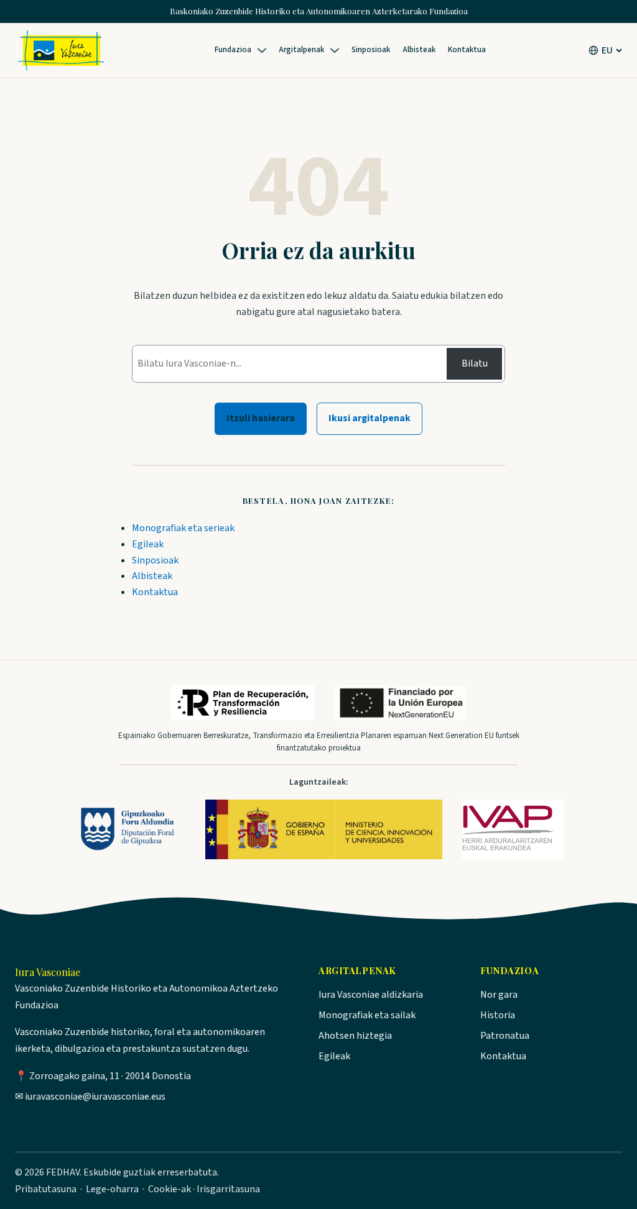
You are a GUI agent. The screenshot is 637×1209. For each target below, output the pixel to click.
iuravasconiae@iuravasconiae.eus (95, 1096)
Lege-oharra (112, 1189)
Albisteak (152, 576)
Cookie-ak (169, 1189)
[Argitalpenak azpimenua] (336, 50)
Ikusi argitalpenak (369, 418)
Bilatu (475, 363)
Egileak (148, 544)
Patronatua (504, 1035)
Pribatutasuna (46, 1189)
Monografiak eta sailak (367, 1015)
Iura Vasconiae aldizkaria (370, 994)
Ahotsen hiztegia (355, 1035)
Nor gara (499, 994)
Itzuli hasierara (260, 418)
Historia (497, 1015)
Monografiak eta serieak (183, 528)
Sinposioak (155, 560)
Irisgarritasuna (228, 1189)
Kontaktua (155, 592)
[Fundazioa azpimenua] (263, 50)
